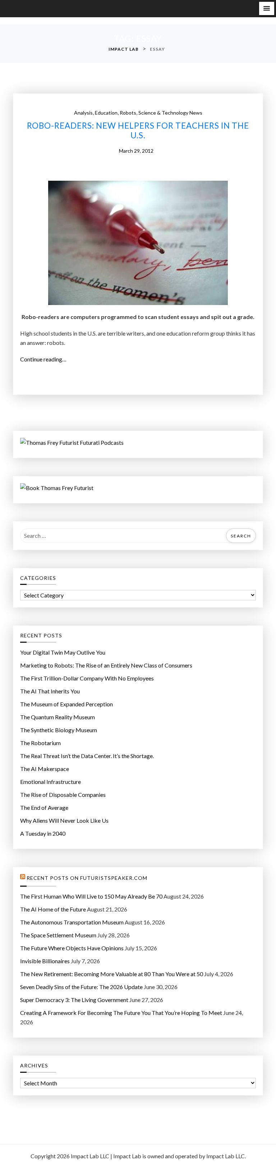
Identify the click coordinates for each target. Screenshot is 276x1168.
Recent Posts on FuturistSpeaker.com (87, 878)
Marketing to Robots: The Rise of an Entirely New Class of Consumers (106, 665)
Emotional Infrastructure (50, 781)
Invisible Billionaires (45, 960)
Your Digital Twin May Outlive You (62, 652)
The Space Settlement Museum (58, 935)
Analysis (83, 113)
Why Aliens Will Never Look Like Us (64, 820)
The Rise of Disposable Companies (63, 794)
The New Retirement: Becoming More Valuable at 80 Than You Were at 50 (111, 973)
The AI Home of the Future (53, 909)
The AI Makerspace (44, 768)
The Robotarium (40, 742)
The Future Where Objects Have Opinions (72, 948)
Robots (128, 113)
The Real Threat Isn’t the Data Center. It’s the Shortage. (87, 755)
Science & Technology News (170, 113)
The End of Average (44, 807)
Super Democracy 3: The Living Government (74, 999)
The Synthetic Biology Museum (58, 729)
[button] (266, 8)
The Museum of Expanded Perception (66, 704)
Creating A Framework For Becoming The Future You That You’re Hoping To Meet (121, 1012)
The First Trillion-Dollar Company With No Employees (87, 678)
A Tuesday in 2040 (42, 833)
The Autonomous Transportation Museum (72, 922)
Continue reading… (45, 359)
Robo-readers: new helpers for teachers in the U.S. (138, 130)
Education (106, 113)
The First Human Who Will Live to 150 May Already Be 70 (91, 896)
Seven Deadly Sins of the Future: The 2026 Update (81, 986)
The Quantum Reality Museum (57, 717)
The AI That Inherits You (50, 691)
